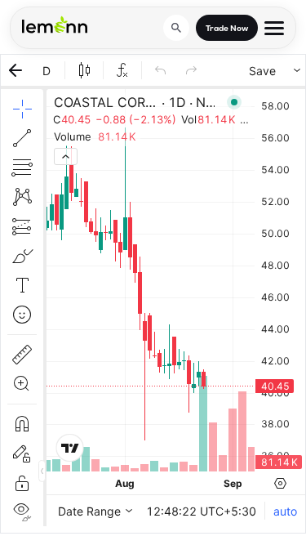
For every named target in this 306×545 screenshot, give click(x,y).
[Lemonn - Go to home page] (54, 25)
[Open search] (176, 28)
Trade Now (227, 28)
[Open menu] (274, 28)
